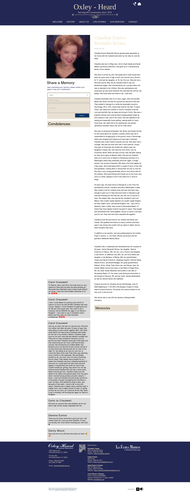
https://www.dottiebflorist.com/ (103, 462)
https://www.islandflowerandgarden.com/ (107, 470)
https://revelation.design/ (102, 453)
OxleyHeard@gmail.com (62, 466)
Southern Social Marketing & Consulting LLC (65, 489)
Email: (51, 466)
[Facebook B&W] (137, 489)
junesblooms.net (99, 479)
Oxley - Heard (95, 7)
